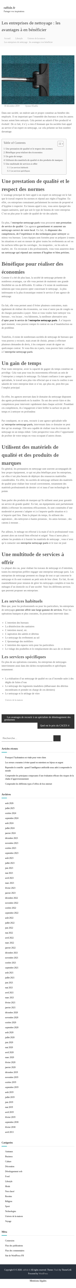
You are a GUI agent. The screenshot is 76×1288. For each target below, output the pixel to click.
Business (9, 1156)
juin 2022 (9, 928)
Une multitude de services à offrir (21, 164)
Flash (56, 1270)
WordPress (43, 1273)
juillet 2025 (9, 808)
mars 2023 (9, 883)
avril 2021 (9, 992)
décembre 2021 (11, 952)
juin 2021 (9, 982)
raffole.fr (9, 7)
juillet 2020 (9, 1037)
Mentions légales (38, 1280)
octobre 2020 (10, 1022)
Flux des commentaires (14, 1250)
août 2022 (9, 918)
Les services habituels (19, 167)
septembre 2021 (11, 967)
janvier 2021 (10, 1007)
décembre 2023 (11, 838)
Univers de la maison (36, 38)
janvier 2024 (10, 833)
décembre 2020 (11, 1012)
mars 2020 (9, 1057)
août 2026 (9, 803)
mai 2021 (9, 987)
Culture (8, 1161)
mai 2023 (9, 873)
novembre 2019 (11, 1077)
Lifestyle (19, 38)
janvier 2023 (10, 893)
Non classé (9, 1191)
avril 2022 (9, 938)
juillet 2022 (9, 923)
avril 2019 (9, 1112)
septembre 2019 (11, 1087)
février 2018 (10, 1127)
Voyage (8, 1221)
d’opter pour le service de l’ (29, 320)
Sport (7, 1206)
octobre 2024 (10, 813)
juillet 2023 (9, 863)
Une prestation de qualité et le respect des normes (29, 149)
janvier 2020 (10, 1067)
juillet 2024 (9, 828)
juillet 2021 (9, 977)
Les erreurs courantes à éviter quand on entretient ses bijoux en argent (34, 762)
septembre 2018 (11, 1122)
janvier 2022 (10, 948)
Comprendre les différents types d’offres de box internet (28, 784)
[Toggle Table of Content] (59, 144)
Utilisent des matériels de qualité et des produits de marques (34, 160)
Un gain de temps (14, 156)
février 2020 (10, 1062)
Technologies (10, 1211)
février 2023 (10, 888)
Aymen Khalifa (31, 106)
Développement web (13, 1171)
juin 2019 (9, 1102)
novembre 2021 (11, 957)
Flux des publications (14, 1245)
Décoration (9, 1166)
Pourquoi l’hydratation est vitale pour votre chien (25, 757)
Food (7, 1176)
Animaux (9, 1151)
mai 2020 (9, 1047)
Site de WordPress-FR (14, 1255)
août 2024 (9, 823)
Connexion (9, 1240)
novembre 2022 (11, 903)
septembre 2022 (11, 913)
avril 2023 (9, 878)
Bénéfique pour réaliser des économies (24, 152)
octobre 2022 (10, 908)
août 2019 (9, 1092)
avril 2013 (9, 1132)
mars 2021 (9, 997)
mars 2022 (9, 943)
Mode (7, 1186)
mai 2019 (9, 1107)
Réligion (8, 1201)
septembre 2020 (11, 1027)
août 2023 (9, 858)
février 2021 (10, 1002)
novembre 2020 (11, 1017)
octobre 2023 (10, 848)
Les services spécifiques (20, 171)
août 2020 (9, 1032)
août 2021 (9, 972)
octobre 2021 (10, 962)
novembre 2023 (11, 843)
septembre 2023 (11, 853)
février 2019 (10, 1117)
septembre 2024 (11, 818)
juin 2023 (9, 868)
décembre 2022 (11, 898)
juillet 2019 (9, 1097)
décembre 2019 (11, 1072)
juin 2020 (9, 1042)
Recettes (8, 1196)
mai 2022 (9, 933)
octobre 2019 (10, 1082)
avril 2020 (9, 1052)
